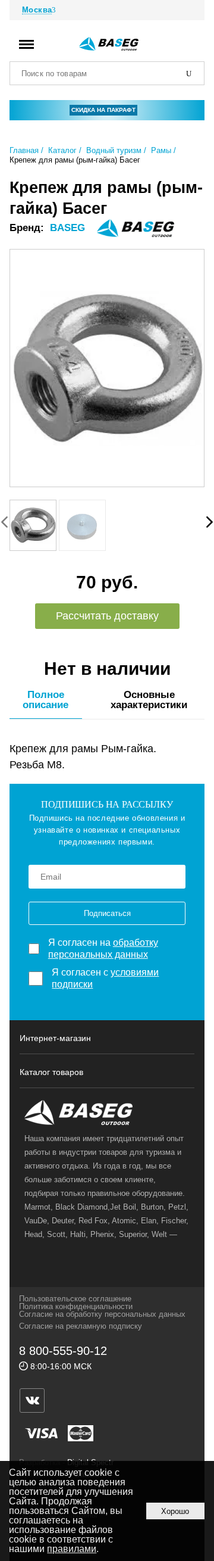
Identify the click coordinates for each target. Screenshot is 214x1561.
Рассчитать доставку (107, 616)
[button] (209, 521)
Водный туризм (113, 150)
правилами (71, 1549)
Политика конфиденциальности (76, 1306)
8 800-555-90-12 (63, 1350)
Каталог (62, 150)
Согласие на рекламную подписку (80, 1326)
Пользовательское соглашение (75, 1299)
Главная (24, 150)
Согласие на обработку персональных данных (102, 1314)
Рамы (161, 150)
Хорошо (175, 1511)
